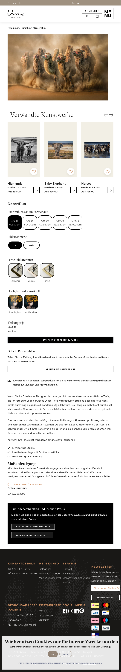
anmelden (92, 10)
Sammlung (26, 27)
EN (19, 2)
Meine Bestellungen (50, 573)
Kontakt (67, 568)
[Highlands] (24, 149)
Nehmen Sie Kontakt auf (60, 369)
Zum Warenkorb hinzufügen (60, 340)
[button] (111, 114)
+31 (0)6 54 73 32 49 (19, 568)
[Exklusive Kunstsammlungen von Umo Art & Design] (16, 14)
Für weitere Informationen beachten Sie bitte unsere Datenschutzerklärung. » (60, 663)
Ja (15, 245)
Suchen (76, 3)
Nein (31, 245)
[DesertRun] (58, 67)
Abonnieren (105, 597)
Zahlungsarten (71, 573)
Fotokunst (13, 27)
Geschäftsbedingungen (76, 577)
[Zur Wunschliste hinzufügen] (33, 171)
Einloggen (44, 568)
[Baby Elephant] (60, 149)
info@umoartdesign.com (22, 573)
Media (66, 582)
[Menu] (107, 13)
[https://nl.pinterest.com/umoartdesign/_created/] (81, 610)
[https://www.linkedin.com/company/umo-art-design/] (76, 610)
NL (9, 2)
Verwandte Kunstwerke (42, 115)
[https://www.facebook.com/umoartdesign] (65, 610)
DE (15, 2)
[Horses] (97, 149)
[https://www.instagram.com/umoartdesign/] (70, 610)
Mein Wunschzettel (50, 577)
